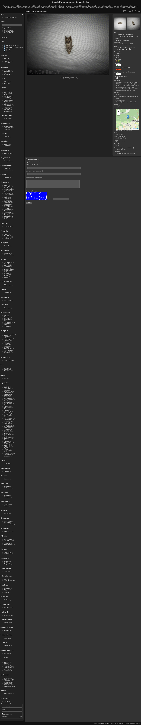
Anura (3, 79)
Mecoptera (4, 492)
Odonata (4, 536)
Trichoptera (5, 675)
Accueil (27, 11)
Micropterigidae (8, 426)
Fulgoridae (7, 344)
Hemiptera (4, 331)
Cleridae (6, 192)
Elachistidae (7, 406)
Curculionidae (8, 194)
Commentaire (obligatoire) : (34, 177)
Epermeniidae (8, 407)
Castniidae (7, 396)
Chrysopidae (7, 521)
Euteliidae (6, 410)
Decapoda (4, 243)
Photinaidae (7, 488)
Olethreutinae (121, 36)
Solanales (4, 642)
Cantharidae (7, 186)
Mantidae (6, 486)
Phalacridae (7, 210)
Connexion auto (7, 714)
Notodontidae (7, 434)
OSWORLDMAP (8, 33)
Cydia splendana (121, 149)
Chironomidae (8, 262)
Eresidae (6, 95)
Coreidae (6, 343)
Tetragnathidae (8, 105)
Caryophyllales (6, 158)
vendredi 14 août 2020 (122, 40)
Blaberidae (7, 144)
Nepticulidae (7, 430)
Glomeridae (7, 308)
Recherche (7, 29)
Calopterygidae (8, 539)
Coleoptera (4, 182)
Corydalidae (7, 504)
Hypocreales (5, 357)
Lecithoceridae (8, 419)
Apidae (6, 315)
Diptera (3, 259)
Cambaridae (7, 246)
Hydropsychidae (8, 679)
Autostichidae (7, 392)
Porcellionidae (8, 370)
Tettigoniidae (7, 564)
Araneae (4, 88)
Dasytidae (6, 196)
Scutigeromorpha (7, 627)
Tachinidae (7, 274)
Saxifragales (5, 612)
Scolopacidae (8, 170)
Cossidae (6, 400)
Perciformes (5, 585)
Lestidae (6, 542)
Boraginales (5, 150)
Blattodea (4, 141)
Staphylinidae (8, 216)
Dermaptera (5, 250)
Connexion (7, 701)
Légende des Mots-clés (10, 17)
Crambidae (7, 402)
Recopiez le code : (32, 191)
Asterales (4, 133)
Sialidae (6, 506)
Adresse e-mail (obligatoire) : (35, 171)
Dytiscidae (7, 197)
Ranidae (6, 83)
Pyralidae (6, 444)
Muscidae (6, 268)
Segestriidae (7, 103)
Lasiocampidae (8, 418)
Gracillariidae (7, 414)
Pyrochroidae (7, 212)
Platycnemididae (8, 544)
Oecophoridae (8, 437)
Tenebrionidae (8, 217)
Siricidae (6, 325)
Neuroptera (5, 518)
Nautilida (4, 510)
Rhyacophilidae (8, 684)
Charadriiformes (6, 165)
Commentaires (8, 30)
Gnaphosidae (7, 96)
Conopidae (7, 263)
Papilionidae (7, 438)
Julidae (6, 378)
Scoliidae (6, 323)
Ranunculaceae (8, 607)
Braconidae (7, 317)
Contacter (4, 37)
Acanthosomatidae (9, 334)
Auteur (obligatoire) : (32, 164)
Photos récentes (8, 61)
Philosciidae (7, 369)
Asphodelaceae (8, 127)
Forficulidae (7, 253)
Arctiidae (6, 390)
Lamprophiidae (8, 667)
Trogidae (6, 219)
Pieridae (6, 440)
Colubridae (4, 231)
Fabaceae (6, 292)
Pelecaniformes (6, 576)
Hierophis (6, 235)
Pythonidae (7, 670)
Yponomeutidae (8, 453)
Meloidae (6, 205)
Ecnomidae (7, 678)
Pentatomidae (8, 348)
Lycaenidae (7, 422)
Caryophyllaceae (8, 161)
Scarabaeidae (8, 213)
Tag (33, 11)
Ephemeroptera (6, 282)
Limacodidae (7, 421)
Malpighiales (5, 468)
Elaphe (6, 234)
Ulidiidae (6, 277)
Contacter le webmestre (111, 723)
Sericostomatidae (9, 686)
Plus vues (6, 58)
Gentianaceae (8, 300)
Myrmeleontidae (8, 524)
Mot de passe (5, 710)
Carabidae (7, 188)
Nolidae (6, 433)
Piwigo (102, 723)
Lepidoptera (5, 383)
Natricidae (7, 669)
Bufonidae (7, 82)
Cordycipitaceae (8, 360)
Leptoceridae (7, 680)
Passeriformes (6, 568)
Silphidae (6, 215)
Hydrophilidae (8, 201)
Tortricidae (7, 452)
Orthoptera (4, 558)
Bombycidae (7, 395)
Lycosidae (7, 99)
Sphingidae (7, 446)
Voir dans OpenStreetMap (124, 130)
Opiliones (4, 549)
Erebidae (6, 409)
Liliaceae (6, 463)
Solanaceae (7, 645)
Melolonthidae (8, 206)
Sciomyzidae (7, 270)
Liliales (3, 460)
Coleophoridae (8, 398)
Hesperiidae (7, 417)
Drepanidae (7, 405)
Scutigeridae (7, 630)
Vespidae (6, 326)
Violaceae (6, 471)
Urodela (3, 690)
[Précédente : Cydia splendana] (132, 11)
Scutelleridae (7, 352)
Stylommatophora (7, 650)
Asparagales (5, 123)
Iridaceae (6, 129)
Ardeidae (6, 579)
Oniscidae (6, 368)
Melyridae (6, 208)
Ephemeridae (7, 285)
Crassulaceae (8, 615)
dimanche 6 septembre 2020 (124, 44)
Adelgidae (7, 335)
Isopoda (3, 365)
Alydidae (6, 336)
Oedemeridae (8, 209)
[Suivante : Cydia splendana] (135, 11)
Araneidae (7, 92)
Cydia (136, 36)
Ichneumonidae (8, 322)
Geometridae (7, 413)
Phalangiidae (7, 552)
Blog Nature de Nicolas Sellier (14, 47)
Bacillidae (6, 600)
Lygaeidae (7, 346)
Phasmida (4, 597)
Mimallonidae (7, 427)
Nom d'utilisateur (6, 706)
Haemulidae (7, 589)
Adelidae (6, 386)
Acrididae (6, 561)
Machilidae (7, 118)
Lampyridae (7, 202)
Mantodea (4, 483)
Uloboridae (7, 109)
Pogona (6, 73)
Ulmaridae (7, 638)
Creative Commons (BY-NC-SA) (125, 153)
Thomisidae (7, 108)
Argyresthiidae (8, 391)
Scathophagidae (8, 269)
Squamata (4, 658)
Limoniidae (7, 266)
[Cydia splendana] (128, 117)
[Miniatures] (130, 11)
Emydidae (6, 177)
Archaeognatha (6, 115)
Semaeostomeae (6, 635)
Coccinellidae (8, 193)
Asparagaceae (8, 126)
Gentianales (5, 297)
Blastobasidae (8, 394)
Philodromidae (8, 100)
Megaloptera (5, 501)
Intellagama (7, 70)
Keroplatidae (7, 265)
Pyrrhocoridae (8, 350)
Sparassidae (7, 104)
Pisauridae (7, 101)
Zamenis (6, 238)
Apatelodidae (7, 388)
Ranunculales (5, 604)
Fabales (3, 289)
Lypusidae (7, 423)
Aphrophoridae (8, 338)
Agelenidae (7, 91)
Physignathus (7, 71)
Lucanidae (7, 204)
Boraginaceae (8, 153)
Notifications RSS (9, 31)
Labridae (6, 591)
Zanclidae (6, 592)
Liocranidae (7, 97)
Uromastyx (7, 74)
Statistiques (9, 51)
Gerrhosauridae (8, 666)
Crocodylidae (7, 226)
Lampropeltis (7, 237)
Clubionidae (7, 93)
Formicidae (7, 319)
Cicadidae (7, 342)
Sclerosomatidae (8, 553)
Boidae (6, 663)
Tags (5, 27)
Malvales (4, 476)
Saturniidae (7, 445)
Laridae (6, 168)
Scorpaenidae (8, 622)
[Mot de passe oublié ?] (20, 717)
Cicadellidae (7, 340)
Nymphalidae (7, 435)
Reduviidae (7, 351)
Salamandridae (8, 693)
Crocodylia (4, 223)
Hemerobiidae (8, 522)
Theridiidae (7, 107)
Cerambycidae (8, 189)
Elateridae (7, 198)
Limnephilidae (8, 682)
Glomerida (4, 305)
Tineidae (6, 449)
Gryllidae (6, 562)
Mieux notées (7, 60)
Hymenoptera (5, 312)
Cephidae (6, 318)
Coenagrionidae (8, 540)
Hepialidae (7, 415)
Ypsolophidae (8, 454)
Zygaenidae (7, 456)
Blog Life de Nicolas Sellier (13, 45)
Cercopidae (7, 339)
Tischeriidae (7, 450)
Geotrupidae (7, 200)
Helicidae (6, 653)
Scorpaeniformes (7, 619)
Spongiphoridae (8, 255)
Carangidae (7, 588)
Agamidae (4, 67)
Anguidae (6, 662)
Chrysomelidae (8, 190)
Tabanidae (7, 273)
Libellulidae (7, 543)
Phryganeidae (8, 683)
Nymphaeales (5, 528)
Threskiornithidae (9, 580)
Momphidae (7, 429)
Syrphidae (7, 272)
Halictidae (6, 321)
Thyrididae (7, 448)
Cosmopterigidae (9, 399)
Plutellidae (7, 441)
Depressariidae (8, 403)
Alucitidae (6, 387)
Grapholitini (130, 36)
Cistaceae (6, 479)
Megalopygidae (8, 425)
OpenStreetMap (135, 128)
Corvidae (6, 571)
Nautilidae (7, 513)
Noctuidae (7, 431)
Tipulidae (6, 276)
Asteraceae (7, 136)
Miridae (6, 347)
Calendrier (7, 62)
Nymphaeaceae (8, 531)
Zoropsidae (7, 111)
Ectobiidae (7, 145)
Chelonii (4, 174)
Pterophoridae (8, 442)
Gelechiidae (7, 411)
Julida (3, 375)
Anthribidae (7, 185)
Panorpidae (7, 497)
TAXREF (8, 49)
